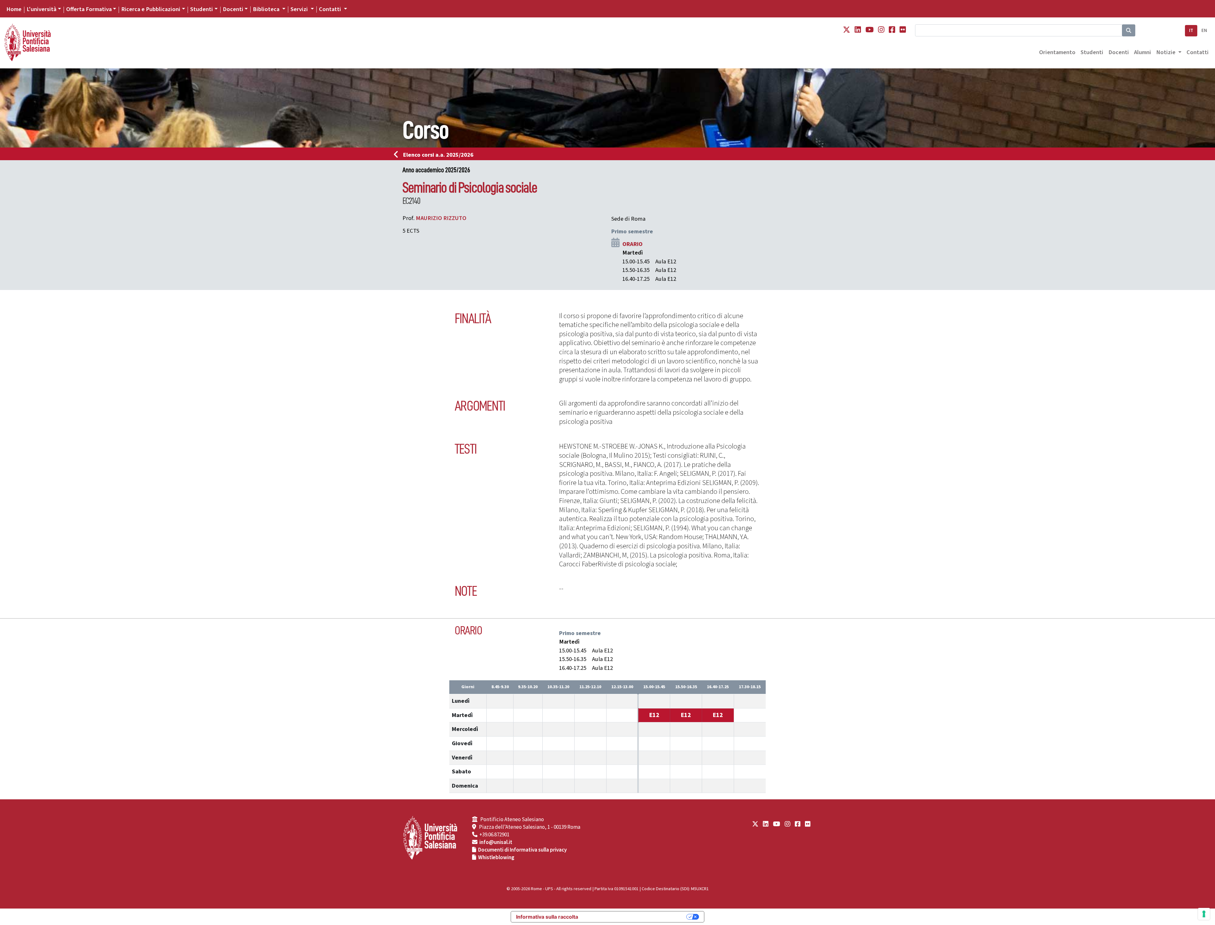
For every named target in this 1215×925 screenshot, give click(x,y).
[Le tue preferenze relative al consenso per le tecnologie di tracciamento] (1204, 914)
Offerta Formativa (89, 9)
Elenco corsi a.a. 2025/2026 (438, 155)
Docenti (233, 9)
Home (14, 9)
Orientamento (1057, 52)
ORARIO (632, 244)
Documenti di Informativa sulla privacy (522, 850)
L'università (41, 9)
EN (1204, 30)
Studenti (201, 9)
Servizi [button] (299, 9)
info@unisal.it (495, 842)
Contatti (1198, 52)
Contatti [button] (330, 9)
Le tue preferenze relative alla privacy (635, 917)
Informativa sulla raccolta (547, 917)
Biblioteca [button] (267, 9)
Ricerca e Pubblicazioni (150, 9)
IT (1191, 30)
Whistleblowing (496, 857)
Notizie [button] (1166, 52)
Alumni (1142, 52)
